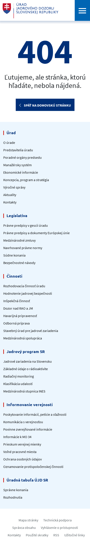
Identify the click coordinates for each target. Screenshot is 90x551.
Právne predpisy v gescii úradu (25, 225)
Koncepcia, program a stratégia (26, 180)
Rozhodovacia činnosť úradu (24, 286)
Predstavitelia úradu (18, 150)
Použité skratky (37, 535)
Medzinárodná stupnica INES (24, 391)
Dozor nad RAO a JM (18, 308)
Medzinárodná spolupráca (22, 338)
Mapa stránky (28, 520)
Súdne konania (14, 255)
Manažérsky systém (17, 165)
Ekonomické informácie (20, 172)
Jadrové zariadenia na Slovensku (27, 361)
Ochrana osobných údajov (22, 459)
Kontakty (9, 202)
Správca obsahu (24, 527)
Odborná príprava (16, 323)
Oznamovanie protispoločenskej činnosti (33, 466)
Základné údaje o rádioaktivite (25, 369)
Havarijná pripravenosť (20, 316)
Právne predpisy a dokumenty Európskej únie (36, 233)
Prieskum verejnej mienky (22, 444)
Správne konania (15, 490)
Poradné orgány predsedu (22, 157)
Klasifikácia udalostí (18, 384)
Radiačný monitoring (18, 376)
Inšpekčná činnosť (16, 301)
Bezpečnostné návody (19, 262)
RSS (56, 535)
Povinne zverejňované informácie (27, 429)
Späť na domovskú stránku (47, 105)
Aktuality (9, 195)
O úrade (9, 142)
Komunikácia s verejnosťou (23, 422)
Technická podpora (57, 520)
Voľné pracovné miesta (19, 451)
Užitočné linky (74, 535)
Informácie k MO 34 (17, 437)
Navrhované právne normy (22, 248)
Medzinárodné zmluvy (19, 240)
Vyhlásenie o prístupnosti (59, 527)
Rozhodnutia (12, 497)
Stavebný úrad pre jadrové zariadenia (30, 330)
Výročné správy (14, 187)
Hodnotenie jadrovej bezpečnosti (27, 293)
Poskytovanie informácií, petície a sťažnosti (34, 414)
